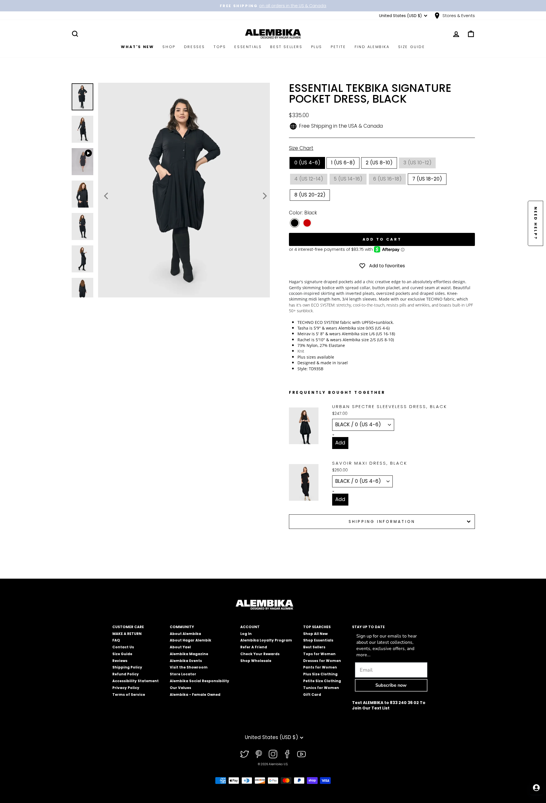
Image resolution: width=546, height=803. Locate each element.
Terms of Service (128, 694)
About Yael (180, 647)
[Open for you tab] (536, 787)
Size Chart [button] (301, 148)
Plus (316, 46)
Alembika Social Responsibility (199, 680)
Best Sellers (286, 46)
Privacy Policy (125, 687)
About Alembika (185, 633)
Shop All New (315, 633)
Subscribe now (391, 685)
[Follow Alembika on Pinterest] (259, 754)
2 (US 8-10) (379, 162)
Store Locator (183, 674)
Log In (246, 633)
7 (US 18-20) (427, 178)
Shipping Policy (127, 667)
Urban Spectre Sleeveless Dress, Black (389, 406)
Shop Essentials (318, 640)
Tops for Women (319, 653)
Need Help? (535, 223)
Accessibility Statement (135, 680)
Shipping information (382, 521)
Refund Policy (125, 674)
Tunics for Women (321, 687)
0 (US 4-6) (307, 162)
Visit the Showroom (189, 667)
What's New (137, 46)
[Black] (294, 223)
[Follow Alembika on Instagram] (273, 754)
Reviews (119, 660)
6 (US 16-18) (387, 178)
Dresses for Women (322, 660)
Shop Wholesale (255, 660)
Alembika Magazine (189, 653)
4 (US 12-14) (308, 178)
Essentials (248, 46)
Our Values (180, 687)
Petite (338, 46)
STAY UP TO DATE (368, 626)
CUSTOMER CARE (128, 626)
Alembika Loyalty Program (266, 640)
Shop (168, 46)
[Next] (264, 196)
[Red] (307, 223)
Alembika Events (186, 660)
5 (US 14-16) (348, 178)
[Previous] (106, 196)
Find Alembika (372, 46)
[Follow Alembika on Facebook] (287, 754)
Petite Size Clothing (322, 680)
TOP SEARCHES (317, 626)
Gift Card (312, 694)
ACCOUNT (250, 626)
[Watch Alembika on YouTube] (301, 754)
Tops (220, 46)
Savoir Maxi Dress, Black (369, 463)
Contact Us (123, 647)
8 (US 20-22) (309, 194)
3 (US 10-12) (417, 162)
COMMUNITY (182, 626)
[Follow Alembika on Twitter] (244, 754)
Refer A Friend (253, 647)
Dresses (194, 46)
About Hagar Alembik (190, 640)
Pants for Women (320, 667)
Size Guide (411, 46)
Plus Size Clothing (320, 674)
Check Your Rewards (260, 653)
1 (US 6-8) (343, 162)
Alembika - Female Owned (195, 694)
